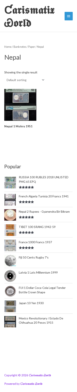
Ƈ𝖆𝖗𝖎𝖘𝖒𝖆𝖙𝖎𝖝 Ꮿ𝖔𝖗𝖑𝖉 (29, 16)
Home (8, 46)
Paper (31, 46)
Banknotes (19, 46)
